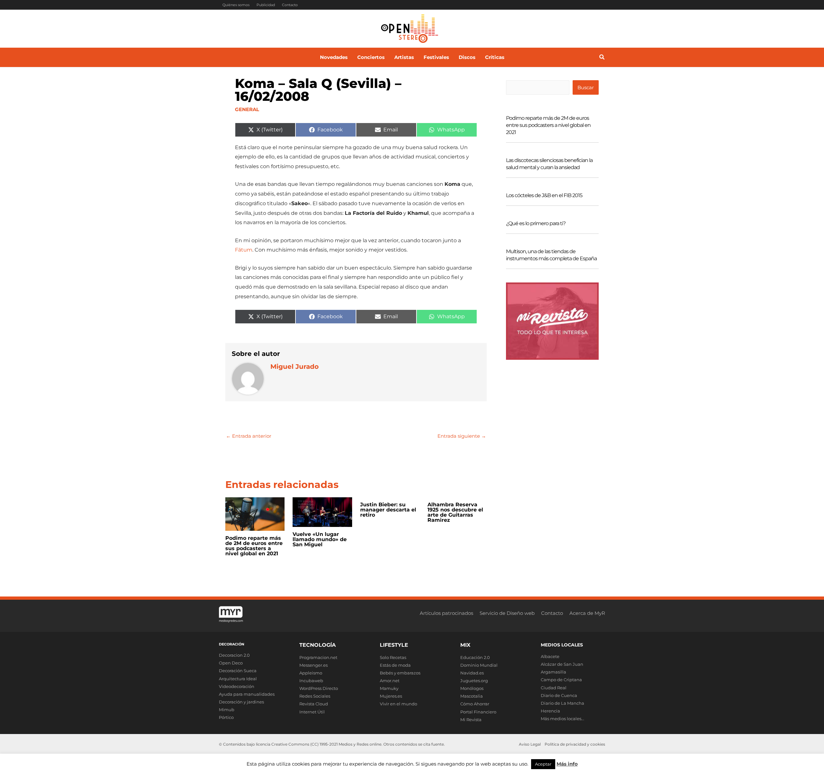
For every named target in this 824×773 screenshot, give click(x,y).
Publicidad (266, 5)
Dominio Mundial (479, 665)
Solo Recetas (393, 657)
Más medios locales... (562, 718)
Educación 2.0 (475, 657)
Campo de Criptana (561, 679)
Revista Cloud (313, 703)
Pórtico (226, 717)
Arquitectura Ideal (238, 678)
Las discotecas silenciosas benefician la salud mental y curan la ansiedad (549, 163)
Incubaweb (311, 680)
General (247, 109)
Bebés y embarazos (400, 672)
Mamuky (389, 688)
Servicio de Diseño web (507, 613)
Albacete (550, 656)
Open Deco (231, 662)
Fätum (243, 250)
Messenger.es (313, 665)
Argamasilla (553, 671)
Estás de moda (395, 665)
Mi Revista (471, 719)
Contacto (290, 5)
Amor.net (389, 680)
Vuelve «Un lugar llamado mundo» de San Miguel (320, 539)
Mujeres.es (391, 696)
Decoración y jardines (241, 701)
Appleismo (310, 672)
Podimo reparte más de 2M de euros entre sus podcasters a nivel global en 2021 (254, 546)
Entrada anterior (248, 436)
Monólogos (471, 688)
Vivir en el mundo (398, 703)
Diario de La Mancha (562, 703)
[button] (602, 58)
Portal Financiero (478, 711)
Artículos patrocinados (446, 613)
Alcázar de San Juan (562, 664)
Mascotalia (471, 696)
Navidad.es (472, 672)
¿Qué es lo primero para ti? (536, 223)
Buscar (585, 87)
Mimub (226, 709)
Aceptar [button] (543, 764)
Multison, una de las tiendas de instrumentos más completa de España (551, 255)
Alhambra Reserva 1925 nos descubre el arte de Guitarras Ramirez (455, 512)
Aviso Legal (530, 744)
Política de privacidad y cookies (575, 744)
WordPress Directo (318, 688)
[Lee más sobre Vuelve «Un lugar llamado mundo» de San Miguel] (322, 512)
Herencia (550, 710)
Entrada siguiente (461, 436)
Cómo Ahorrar (474, 703)
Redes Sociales (314, 696)
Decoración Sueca (238, 670)
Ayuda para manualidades (247, 694)
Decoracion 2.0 (234, 655)
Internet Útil (312, 711)
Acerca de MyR (587, 613)
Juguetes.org (474, 680)
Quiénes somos (235, 5)
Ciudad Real (553, 687)
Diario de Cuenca (559, 695)
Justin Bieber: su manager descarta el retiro (388, 509)
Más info (567, 764)
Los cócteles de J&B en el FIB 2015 (544, 195)
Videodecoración (236, 686)
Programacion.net (318, 657)
